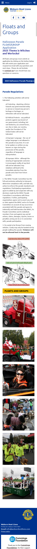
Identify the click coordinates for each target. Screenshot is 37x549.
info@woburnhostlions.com (18, 529)
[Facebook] (13, 17)
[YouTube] (23, 17)
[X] (18, 17)
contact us (9, 70)
